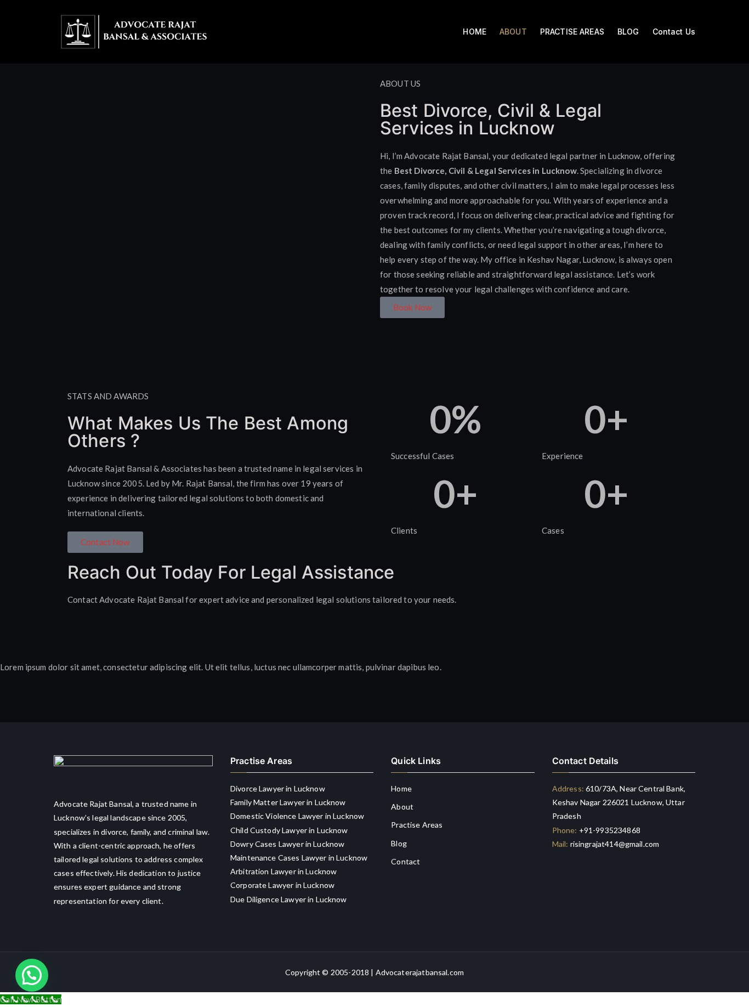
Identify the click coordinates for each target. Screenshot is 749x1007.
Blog (399, 843)
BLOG (628, 31)
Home (401, 788)
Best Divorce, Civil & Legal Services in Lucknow (491, 119)
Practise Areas (416, 824)
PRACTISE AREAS (572, 31)
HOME (474, 31)
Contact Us (674, 31)
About (402, 806)
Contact (405, 861)
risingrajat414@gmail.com (614, 843)
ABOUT (513, 31)
